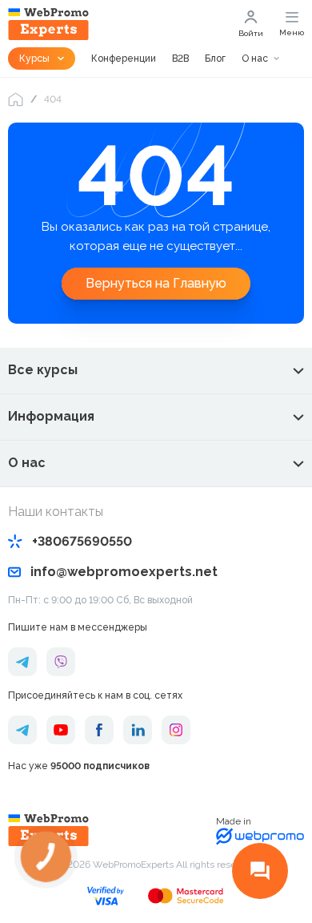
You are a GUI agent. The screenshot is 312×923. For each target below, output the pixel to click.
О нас (255, 58)
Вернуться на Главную (156, 283)
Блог (215, 58)
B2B (180, 58)
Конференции (123, 58)
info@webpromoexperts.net (124, 571)
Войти (250, 33)
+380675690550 (82, 541)
